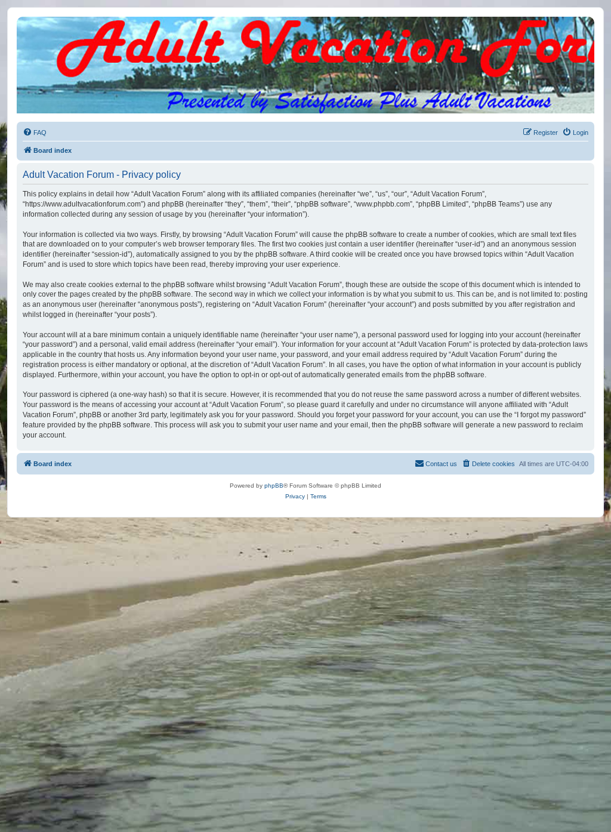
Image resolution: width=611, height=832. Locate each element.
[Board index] (305, 29)
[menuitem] (35, 132)
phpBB (273, 485)
